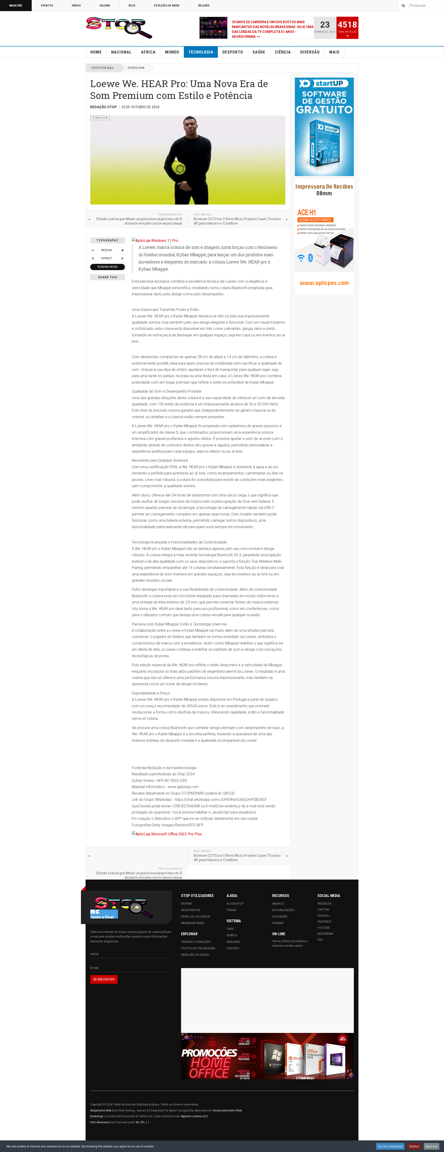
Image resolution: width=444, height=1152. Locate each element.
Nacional (121, 52)
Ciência (283, 52)
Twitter (323, 909)
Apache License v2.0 (194, 1116)
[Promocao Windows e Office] (267, 1056)
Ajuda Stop (235, 903)
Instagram (325, 933)
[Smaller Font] (92, 250)
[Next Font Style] (122, 258)
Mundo (172, 52)
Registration (190, 910)
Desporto (232, 52)
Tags (230, 929)
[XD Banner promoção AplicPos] (324, 237)
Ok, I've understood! (390, 1146)
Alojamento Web (100, 1110)
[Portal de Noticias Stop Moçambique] (119, 28)
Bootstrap (96, 1116)
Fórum (231, 910)
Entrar (186, 903)
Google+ (324, 915)
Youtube (324, 927)
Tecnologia (200, 52)
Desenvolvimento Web (227, 1110)
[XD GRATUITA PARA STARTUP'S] (324, 127)
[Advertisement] (267, 1000)
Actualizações (283, 910)
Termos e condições (196, 942)
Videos (76, 5)
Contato (233, 948)
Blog (132, 5)
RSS (320, 939)
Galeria (104, 5)
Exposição (279, 916)
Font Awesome (99, 1122)
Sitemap (278, 923)
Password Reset (193, 923)
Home (96, 52)
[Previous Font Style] (92, 258)
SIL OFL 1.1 (143, 1122)
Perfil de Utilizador (195, 916)
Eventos (47, 5)
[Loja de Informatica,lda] (209, 240)
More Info (432, 1146)
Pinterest (325, 921)
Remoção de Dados (195, 954)
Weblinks (233, 942)
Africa (148, 52)
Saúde (259, 52)
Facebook (325, 903)
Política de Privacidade (198, 948)
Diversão (310, 52)
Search (232, 935)
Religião (204, 5)
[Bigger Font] (122, 250)
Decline (414, 1146)
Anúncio (278, 903)
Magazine (15, 5)
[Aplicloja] (209, 834)
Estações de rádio (166, 5)
